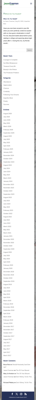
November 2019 (8, 275)
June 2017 (6, 346)
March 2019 (7, 300)
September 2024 (8, 162)
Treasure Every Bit (9, 66)
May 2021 (6, 229)
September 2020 (8, 249)
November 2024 (8, 155)
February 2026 (8, 129)
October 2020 (7, 246)
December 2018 (8, 307)
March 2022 (7, 226)
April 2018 (6, 313)
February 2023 (8, 210)
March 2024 (7, 178)
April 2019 (6, 297)
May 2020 (6, 259)
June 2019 (6, 291)
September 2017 (8, 336)
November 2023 (8, 187)
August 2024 (7, 165)
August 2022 (7, 217)
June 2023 (6, 204)
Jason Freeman (9, 21)
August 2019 (7, 284)
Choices (6, 88)
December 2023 (8, 184)
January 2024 (7, 181)
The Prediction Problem (11, 72)
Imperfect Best (8, 98)
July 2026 (6, 117)
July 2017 (6, 342)
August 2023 (7, 197)
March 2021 (7, 233)
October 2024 (7, 158)
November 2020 (8, 242)
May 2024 (6, 175)
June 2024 (6, 171)
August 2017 (7, 339)
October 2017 (7, 333)
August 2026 (7, 113)
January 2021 (7, 236)
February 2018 (8, 320)
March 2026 (7, 126)
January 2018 (7, 323)
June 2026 (6, 120)
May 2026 (6, 123)
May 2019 (6, 294)
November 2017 (8, 329)
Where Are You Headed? (10, 19)
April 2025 (6, 146)
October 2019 (7, 278)
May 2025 (6, 142)
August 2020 (7, 252)
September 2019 (8, 281)
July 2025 (6, 139)
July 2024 (6, 168)
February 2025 (8, 149)
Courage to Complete (10, 60)
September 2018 (8, 310)
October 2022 (7, 213)
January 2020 (7, 268)
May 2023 (6, 207)
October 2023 (7, 191)
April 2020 (6, 262)
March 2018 (7, 317)
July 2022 (6, 220)
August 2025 (7, 136)
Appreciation (7, 85)
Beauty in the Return (10, 69)
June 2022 (6, 223)
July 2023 (6, 200)
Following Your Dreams (11, 94)
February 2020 (8, 265)
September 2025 (8, 133)
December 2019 (8, 271)
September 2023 (8, 194)
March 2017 (7, 355)
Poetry (5, 101)
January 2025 (7, 152)
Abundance (7, 82)
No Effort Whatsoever (10, 63)
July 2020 (6, 255)
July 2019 (6, 288)
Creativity (6, 91)
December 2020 (8, 239)
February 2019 (8, 304)
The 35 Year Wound (22, 370)
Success (6, 104)
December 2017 (8, 326)
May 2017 (6, 349)
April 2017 (6, 352)
